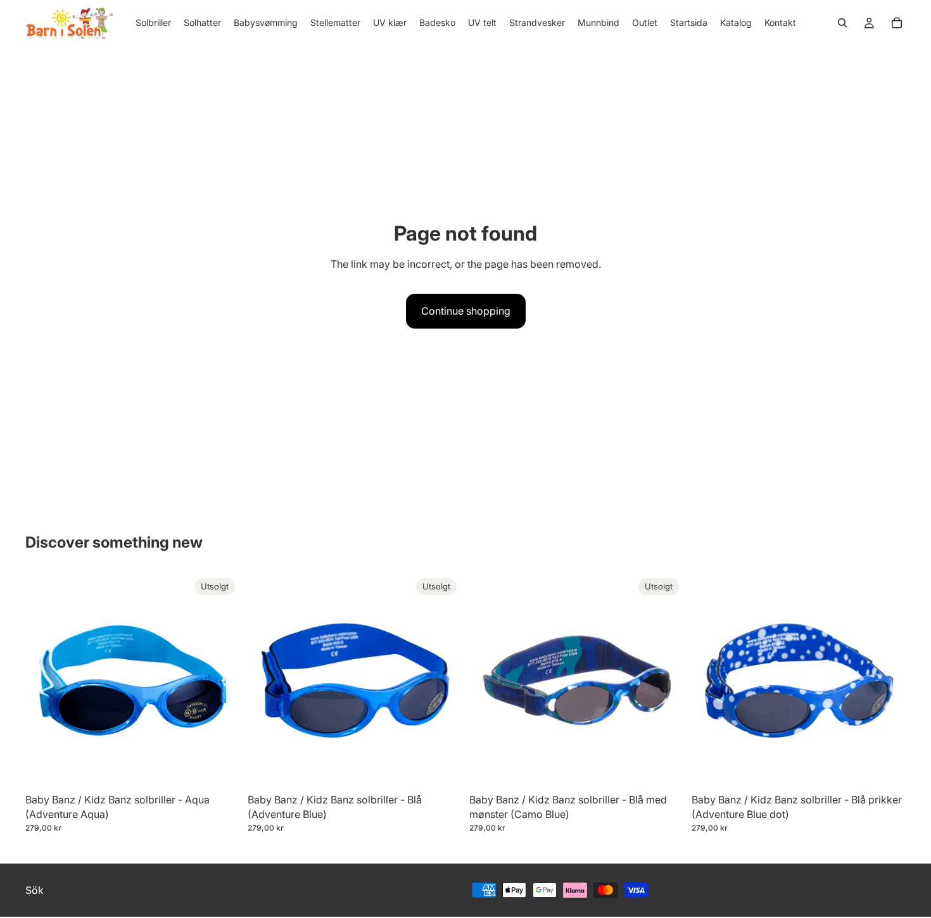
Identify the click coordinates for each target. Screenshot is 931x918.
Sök (34, 889)
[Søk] (842, 23)
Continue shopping (465, 311)
